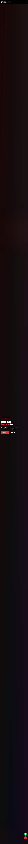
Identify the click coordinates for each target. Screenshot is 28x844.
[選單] (25, 1)
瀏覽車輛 (4, 432)
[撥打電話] (25, 837)
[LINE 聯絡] (25, 834)
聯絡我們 (13, 432)
